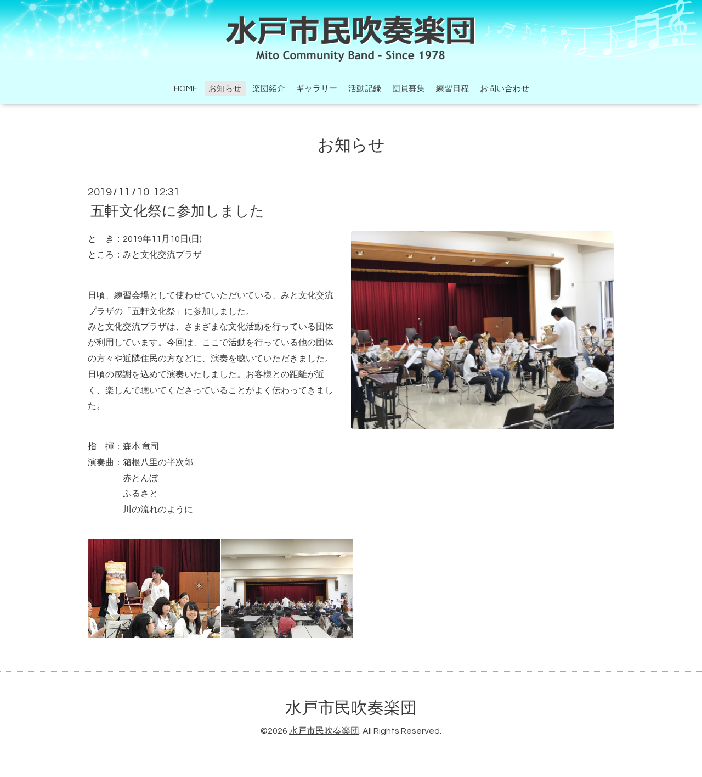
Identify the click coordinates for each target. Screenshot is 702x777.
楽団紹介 (268, 89)
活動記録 (364, 89)
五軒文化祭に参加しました (177, 211)
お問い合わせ (504, 89)
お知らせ (224, 89)
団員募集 (408, 89)
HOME (185, 89)
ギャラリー (316, 89)
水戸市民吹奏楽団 (351, 708)
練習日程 (452, 89)
